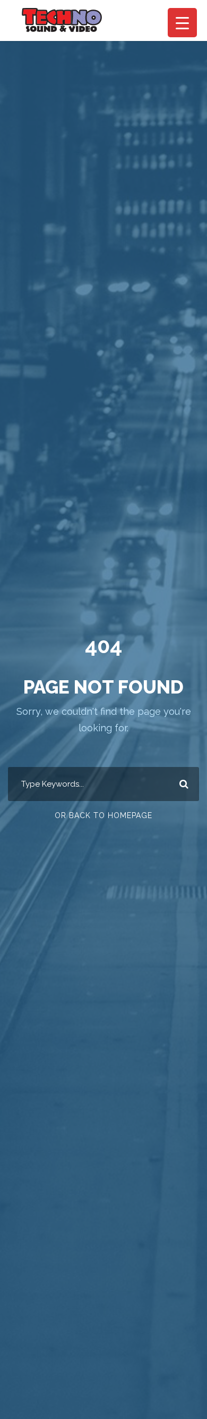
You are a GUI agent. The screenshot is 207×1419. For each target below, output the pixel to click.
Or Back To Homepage (103, 815)
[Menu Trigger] (182, 22)
